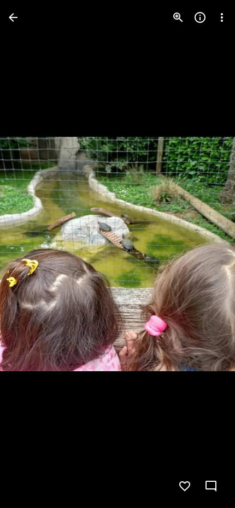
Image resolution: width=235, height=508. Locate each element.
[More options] (222, 17)
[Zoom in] (178, 17)
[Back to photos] (13, 17)
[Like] (184, 486)
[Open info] (200, 17)
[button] (30, 254)
